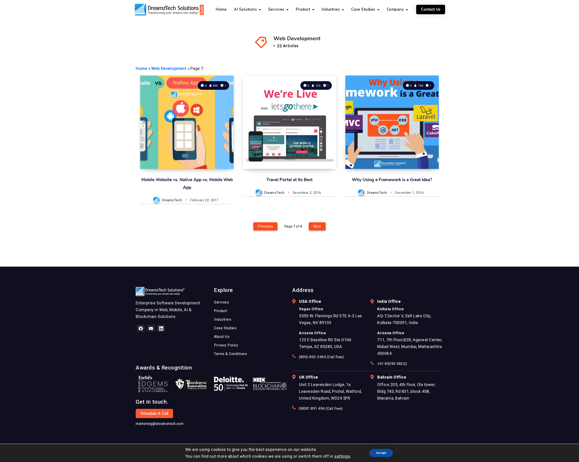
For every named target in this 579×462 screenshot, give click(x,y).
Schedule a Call (154, 413)
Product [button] (303, 9)
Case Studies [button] (363, 9)
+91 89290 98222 (392, 364)
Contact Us (430, 9)
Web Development (169, 68)
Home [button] (221, 9)
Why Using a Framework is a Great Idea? (392, 180)
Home (141, 68)
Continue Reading (211, 155)
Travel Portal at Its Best (289, 180)
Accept (381, 453)
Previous (265, 226)
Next (317, 226)
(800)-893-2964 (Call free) (321, 357)
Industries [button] (331, 9)
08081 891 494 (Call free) (321, 408)
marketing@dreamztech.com (159, 424)
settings (342, 456)
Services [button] (276, 9)
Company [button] (396, 9)
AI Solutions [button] (246, 9)
